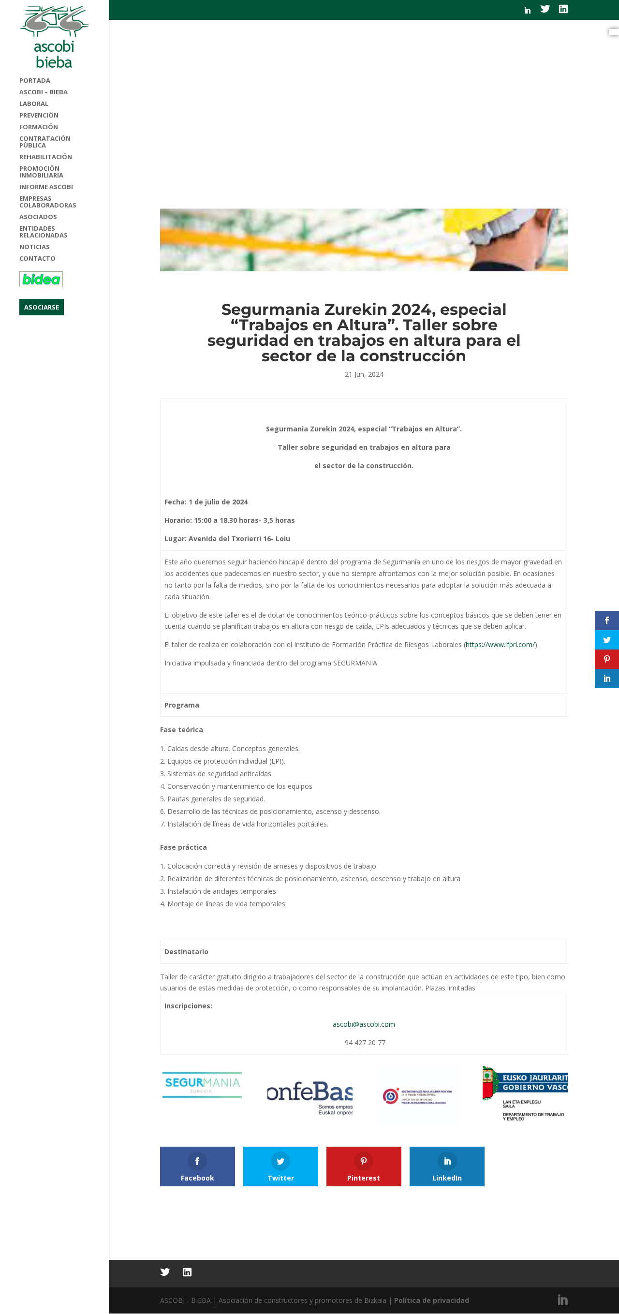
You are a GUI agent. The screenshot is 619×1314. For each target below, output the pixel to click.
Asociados (38, 217)
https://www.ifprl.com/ (500, 644)
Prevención (39, 115)
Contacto (37, 259)
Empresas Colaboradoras (47, 202)
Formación (38, 127)
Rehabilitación (45, 157)
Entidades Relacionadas (43, 232)
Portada (34, 81)
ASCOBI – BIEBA (43, 92)
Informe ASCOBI (46, 187)
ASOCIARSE (41, 307)
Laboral (33, 104)
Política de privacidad (431, 1300)
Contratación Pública (45, 142)
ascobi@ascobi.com (364, 1024)
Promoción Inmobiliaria (41, 172)
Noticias (34, 247)
